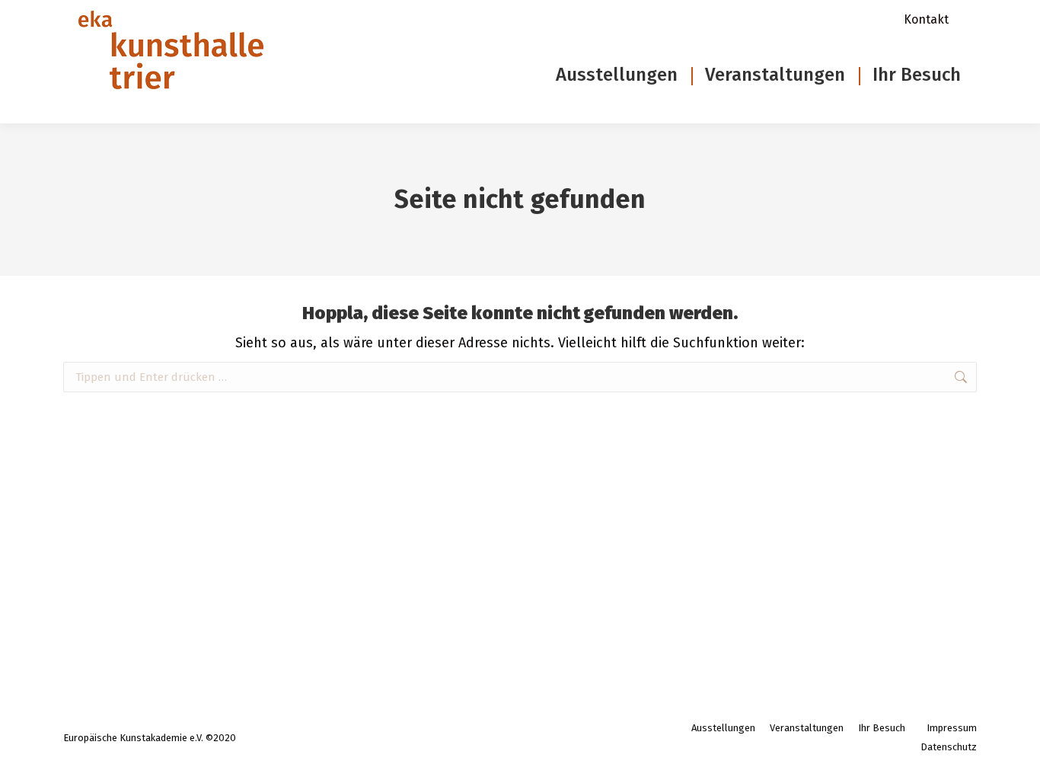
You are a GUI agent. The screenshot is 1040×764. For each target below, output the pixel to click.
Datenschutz (948, 747)
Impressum (952, 728)
